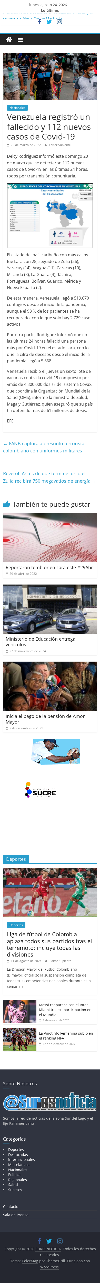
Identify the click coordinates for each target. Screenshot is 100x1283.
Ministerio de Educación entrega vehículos (40, 642)
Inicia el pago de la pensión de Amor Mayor (45, 719)
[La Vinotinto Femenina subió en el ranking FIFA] (19, 1030)
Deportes (16, 925)
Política (14, 1174)
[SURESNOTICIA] (9, 39)
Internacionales (21, 1159)
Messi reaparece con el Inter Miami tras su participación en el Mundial (65, 1009)
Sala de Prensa (15, 1214)
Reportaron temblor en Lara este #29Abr (49, 567)
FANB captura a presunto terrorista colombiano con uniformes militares (43, 447)
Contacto (10, 1206)
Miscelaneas (18, 1164)
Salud (13, 1184)
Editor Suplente (60, 145)
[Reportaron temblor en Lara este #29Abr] (50, 516)
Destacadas (18, 1154)
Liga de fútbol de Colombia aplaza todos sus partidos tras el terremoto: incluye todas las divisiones (49, 944)
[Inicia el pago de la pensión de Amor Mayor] (50, 664)
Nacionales (17, 107)
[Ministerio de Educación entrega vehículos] (50, 587)
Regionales (17, 1179)
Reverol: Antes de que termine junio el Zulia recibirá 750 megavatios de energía (49, 477)
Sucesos (15, 1189)
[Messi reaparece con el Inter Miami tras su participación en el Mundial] (19, 1002)
